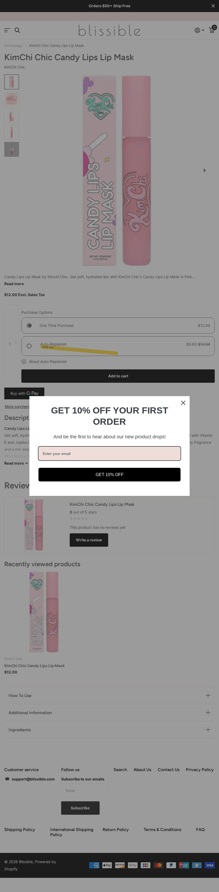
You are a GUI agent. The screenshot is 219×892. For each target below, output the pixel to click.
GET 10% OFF (110, 474)
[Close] (183, 402)
